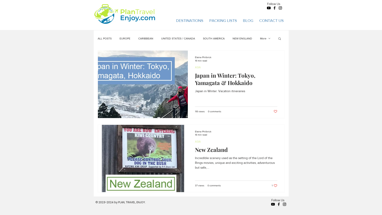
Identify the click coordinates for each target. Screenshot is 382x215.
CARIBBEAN (145, 38)
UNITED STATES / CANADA (178, 38)
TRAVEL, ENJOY (135, 202)
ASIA (198, 67)
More (263, 38)
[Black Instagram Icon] (280, 8)
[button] (189, 20)
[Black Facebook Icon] (274, 8)
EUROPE (125, 38)
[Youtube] (269, 8)
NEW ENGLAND (242, 38)
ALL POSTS (105, 38)
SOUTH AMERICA (214, 38)
